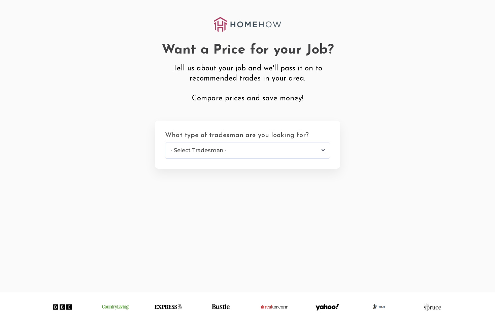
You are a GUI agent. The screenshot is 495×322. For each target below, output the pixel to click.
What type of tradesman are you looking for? (237, 135)
